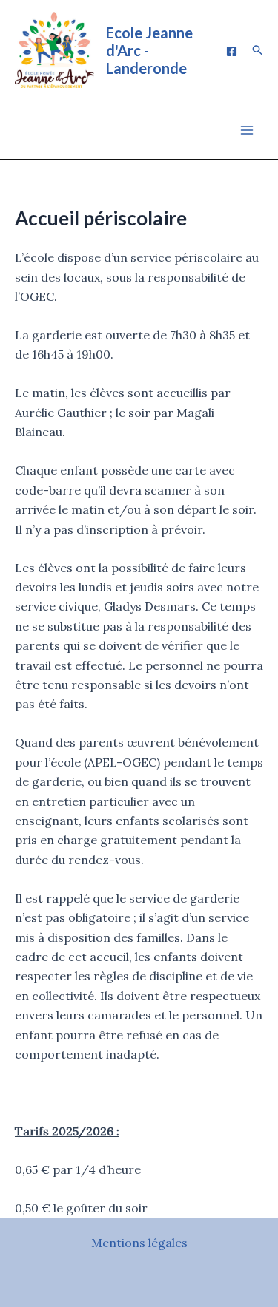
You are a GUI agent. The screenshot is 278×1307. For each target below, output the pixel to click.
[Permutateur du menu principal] (247, 130)
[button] (258, 50)
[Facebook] (231, 51)
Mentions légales (139, 1242)
